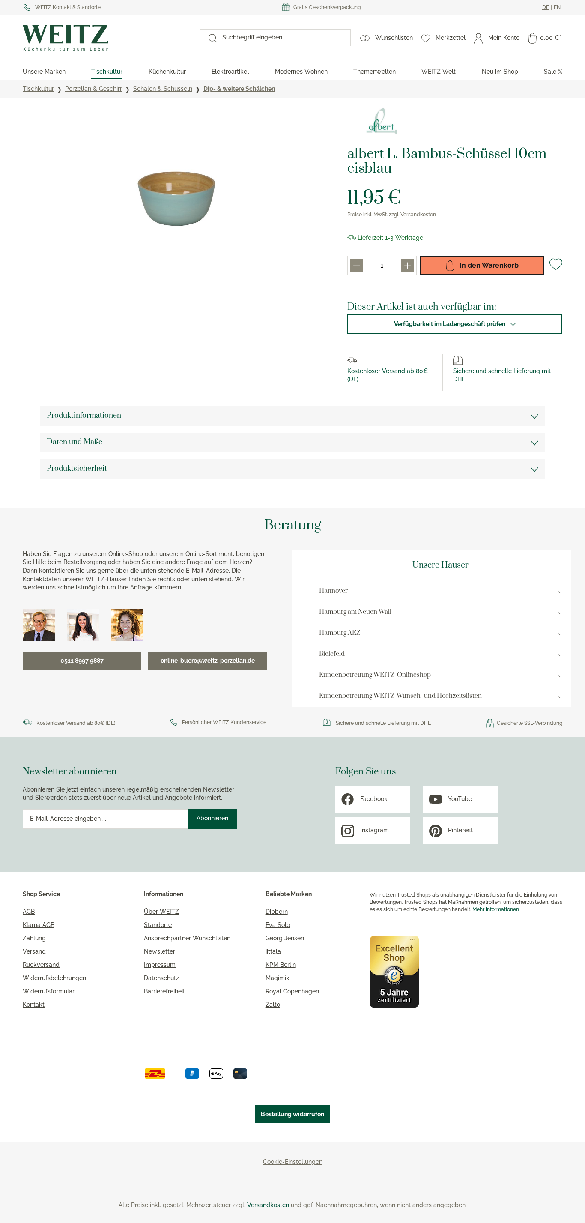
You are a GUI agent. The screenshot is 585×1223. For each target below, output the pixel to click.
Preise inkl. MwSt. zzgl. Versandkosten (391, 215)
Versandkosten (268, 1205)
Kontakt (34, 1004)
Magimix (277, 978)
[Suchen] (208, 38)
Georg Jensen (285, 938)
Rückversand (41, 964)
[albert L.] (381, 122)
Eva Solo (278, 924)
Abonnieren (212, 818)
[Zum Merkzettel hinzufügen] (555, 267)
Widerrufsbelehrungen (54, 978)
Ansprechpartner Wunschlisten (187, 938)
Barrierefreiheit (164, 991)
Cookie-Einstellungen (292, 1161)
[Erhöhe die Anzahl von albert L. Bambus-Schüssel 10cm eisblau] (407, 265)
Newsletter (159, 951)
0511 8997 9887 (82, 660)
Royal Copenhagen (292, 991)
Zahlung (34, 938)
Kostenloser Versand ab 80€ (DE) (75, 723)
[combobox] (283, 38)
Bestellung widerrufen (292, 1114)
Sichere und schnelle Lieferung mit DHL (383, 723)
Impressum (160, 964)
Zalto (273, 1004)
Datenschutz (161, 978)
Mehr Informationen (495, 909)
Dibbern (277, 911)
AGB (29, 911)
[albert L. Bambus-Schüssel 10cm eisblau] (176, 199)
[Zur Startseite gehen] (107, 38)
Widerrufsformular (49, 991)
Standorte (158, 924)
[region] (176, 199)
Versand (34, 951)
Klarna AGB (38, 924)
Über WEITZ (161, 911)
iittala (273, 951)
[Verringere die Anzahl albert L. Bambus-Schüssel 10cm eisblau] (356, 265)
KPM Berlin (281, 964)
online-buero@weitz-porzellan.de (208, 660)
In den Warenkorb (488, 265)
